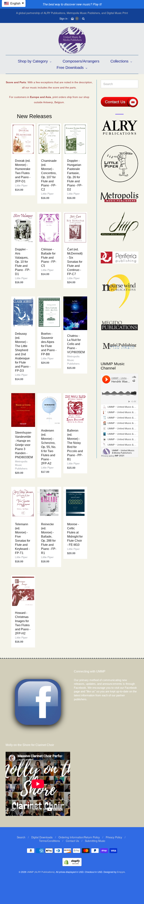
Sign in (63, 18)
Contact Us (72, 841)
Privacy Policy (114, 837)
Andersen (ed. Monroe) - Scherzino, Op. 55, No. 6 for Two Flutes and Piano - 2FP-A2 (48, 447)
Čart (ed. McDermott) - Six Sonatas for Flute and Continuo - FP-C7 (74, 262)
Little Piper (21, 185)
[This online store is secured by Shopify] (72, 865)
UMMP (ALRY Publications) (41, 871)
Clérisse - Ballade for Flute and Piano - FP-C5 (48, 257)
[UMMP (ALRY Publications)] (72, 52)
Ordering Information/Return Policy (79, 837)
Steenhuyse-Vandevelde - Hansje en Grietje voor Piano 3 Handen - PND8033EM (24, 445)
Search (21, 837)
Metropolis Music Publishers (73, 360)
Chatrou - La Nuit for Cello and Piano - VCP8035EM (76, 344)
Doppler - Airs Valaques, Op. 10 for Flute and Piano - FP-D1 (22, 262)
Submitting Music (95, 841)
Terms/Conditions (49, 841)
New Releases (34, 116)
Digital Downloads (41, 837)
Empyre (121, 871)
